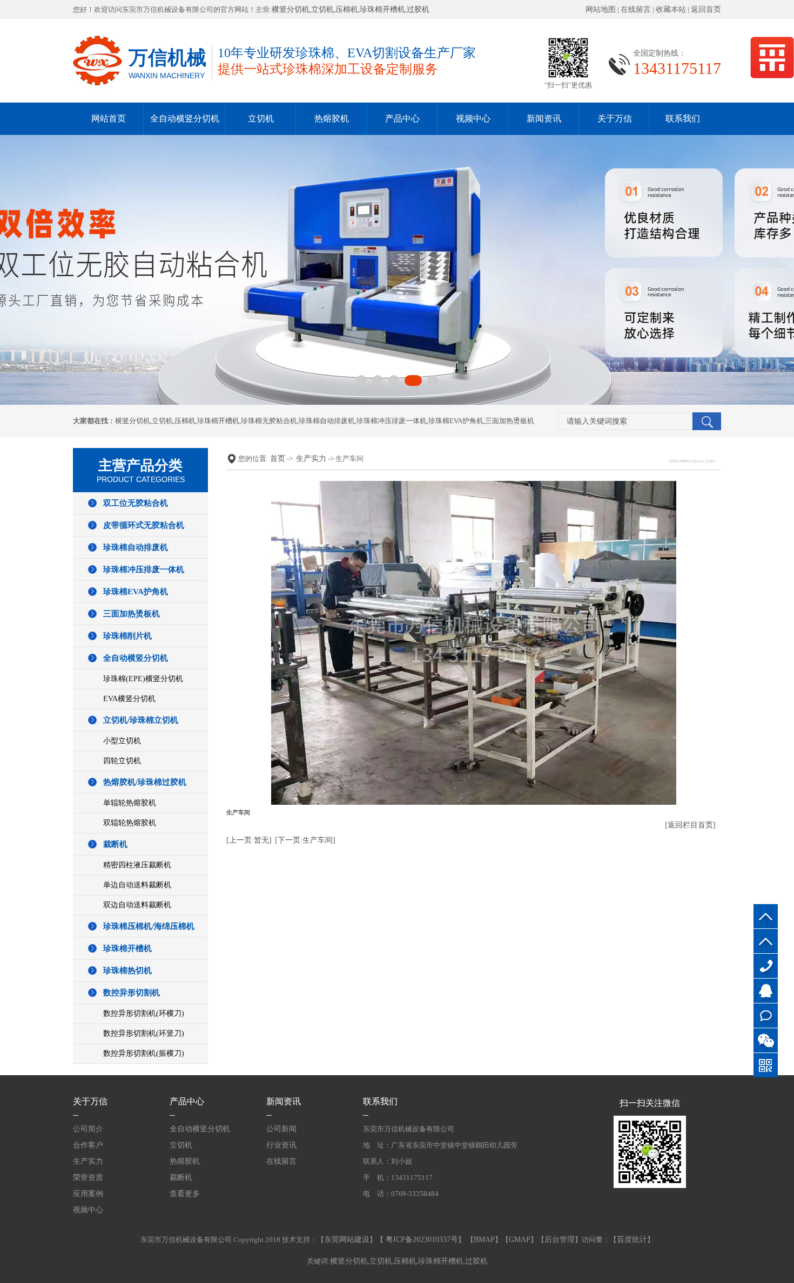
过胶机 (418, 9)
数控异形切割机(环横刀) (143, 1013)
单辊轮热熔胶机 (129, 803)
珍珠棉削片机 (127, 636)
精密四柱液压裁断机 (137, 865)
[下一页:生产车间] (305, 840)
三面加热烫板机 (509, 421)
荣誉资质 (88, 1177)
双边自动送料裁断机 (137, 905)
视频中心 (473, 118)
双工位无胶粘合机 (135, 503)
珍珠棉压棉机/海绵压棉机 (148, 926)
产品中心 (402, 118)
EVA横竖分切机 (129, 699)
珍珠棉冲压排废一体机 (391, 421)
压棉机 (346, 9)
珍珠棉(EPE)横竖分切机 (143, 679)
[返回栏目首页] (690, 825)
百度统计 (632, 1240)
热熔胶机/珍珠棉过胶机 (144, 782)
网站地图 (601, 9)
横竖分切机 (290, 9)
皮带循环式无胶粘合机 (143, 525)
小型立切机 (122, 741)
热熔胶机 (331, 118)
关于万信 (614, 118)
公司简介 (88, 1129)
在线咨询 (765, 1015)
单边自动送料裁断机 (137, 885)
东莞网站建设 (346, 1240)
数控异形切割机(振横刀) (143, 1053)
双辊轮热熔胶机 (129, 823)
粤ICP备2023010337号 (420, 1240)
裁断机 (115, 844)
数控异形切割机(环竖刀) (143, 1033)
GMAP (519, 1240)
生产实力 (311, 458)
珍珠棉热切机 (127, 970)
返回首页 (706, 9)
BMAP (484, 1240)
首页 (277, 458)
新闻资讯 (544, 118)
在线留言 (636, 9)
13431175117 (765, 966)
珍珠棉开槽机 (382, 9)
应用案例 (88, 1194)
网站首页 (108, 118)
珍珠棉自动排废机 (327, 421)
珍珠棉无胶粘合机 (269, 421)
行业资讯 (281, 1145)
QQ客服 (765, 991)
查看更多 (185, 1194)
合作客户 (88, 1145)
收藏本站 (671, 9)
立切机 (322, 9)
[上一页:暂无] (249, 840)
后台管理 (559, 1240)
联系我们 (682, 118)
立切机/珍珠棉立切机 (140, 720)
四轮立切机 (122, 761)
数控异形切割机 (131, 992)
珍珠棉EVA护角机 (455, 421)
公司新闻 (281, 1129)
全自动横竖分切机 (184, 118)
